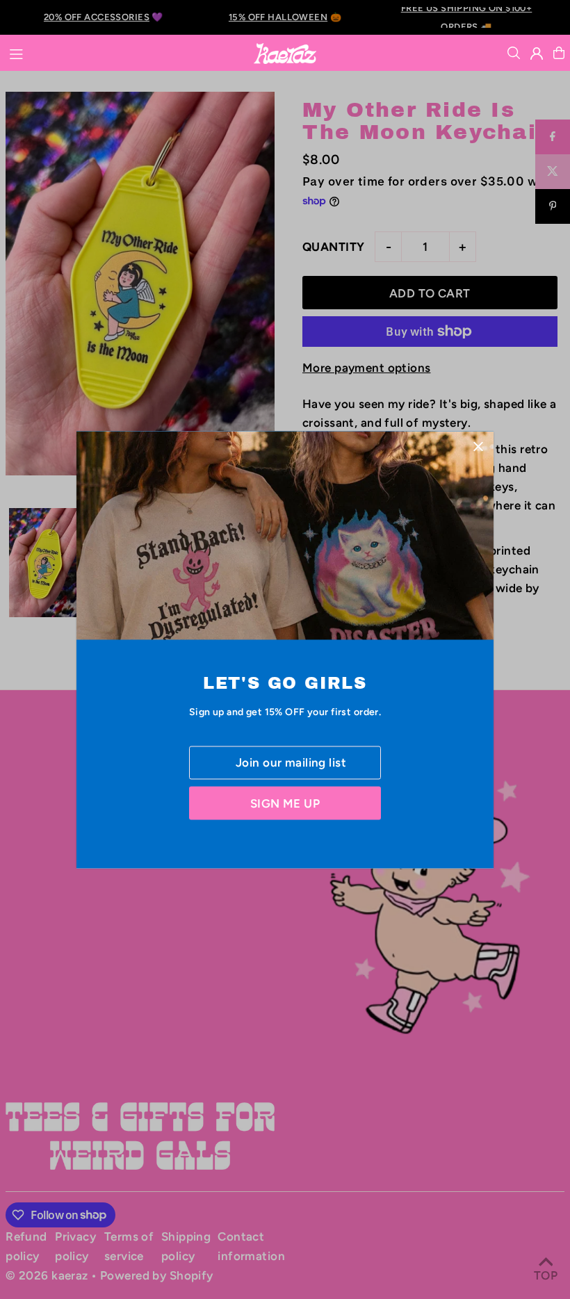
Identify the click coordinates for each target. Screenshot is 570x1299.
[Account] (536, 53)
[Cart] (558, 53)
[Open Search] (513, 53)
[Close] (478, 446)
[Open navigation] (124, 52)
